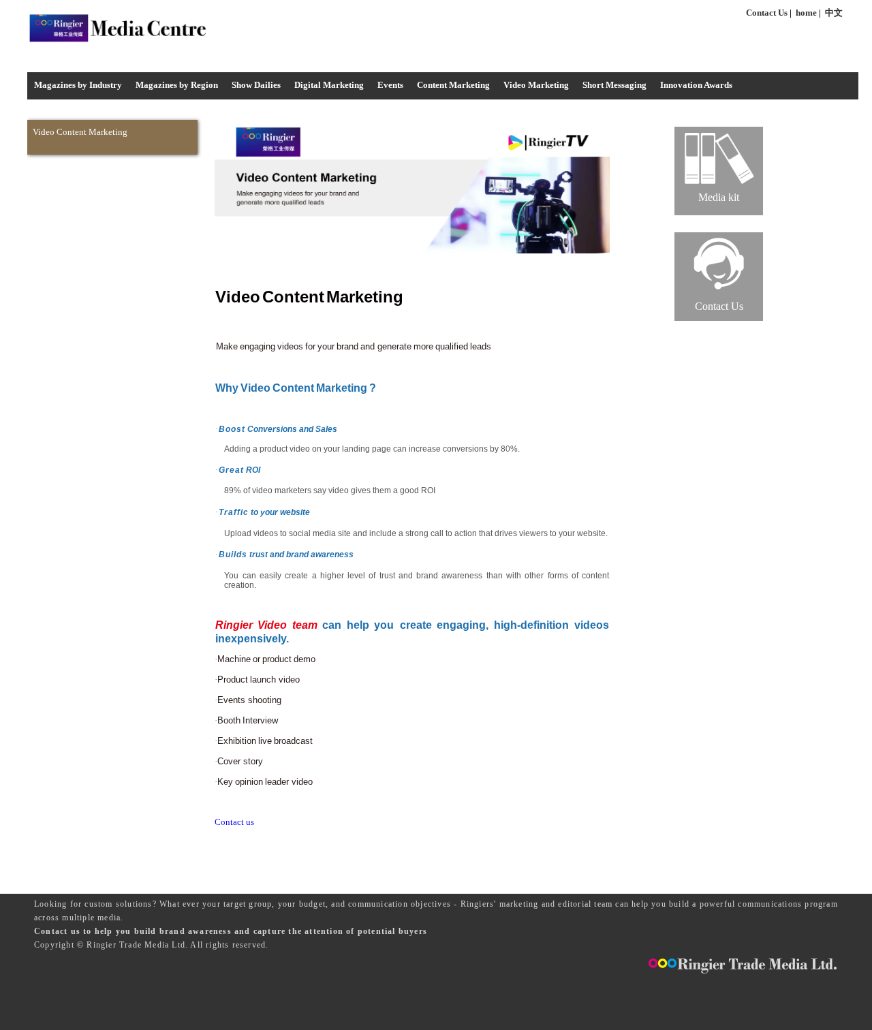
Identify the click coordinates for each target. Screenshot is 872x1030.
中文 (834, 12)
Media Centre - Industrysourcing (116, 27)
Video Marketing (536, 85)
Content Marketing (453, 85)
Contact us (234, 822)
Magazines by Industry (78, 85)
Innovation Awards (696, 85)
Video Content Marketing (80, 132)
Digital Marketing (329, 85)
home (806, 12)
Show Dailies (256, 85)
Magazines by (177, 85)
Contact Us (767, 12)
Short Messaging (614, 85)
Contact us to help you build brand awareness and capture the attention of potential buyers (230, 931)
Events (390, 85)
